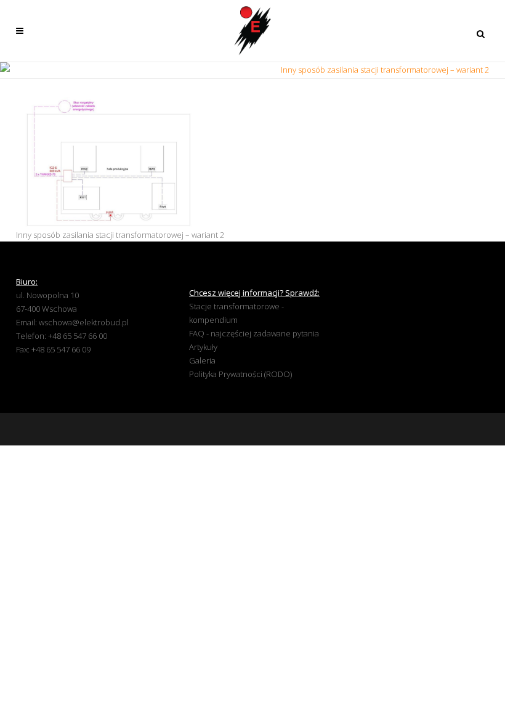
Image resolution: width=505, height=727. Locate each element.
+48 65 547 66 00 (77, 335)
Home (197, 69)
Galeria (202, 360)
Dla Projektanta (244, 69)
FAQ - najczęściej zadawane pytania (254, 333)
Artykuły (203, 346)
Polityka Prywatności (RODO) (240, 374)
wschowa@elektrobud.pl (84, 322)
